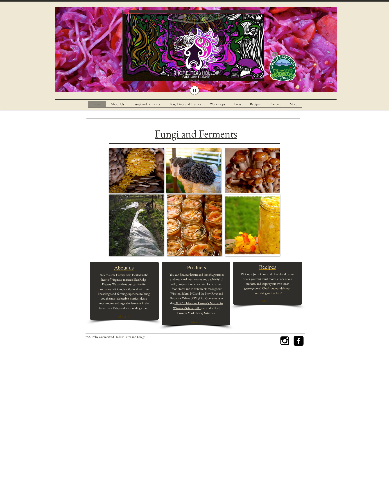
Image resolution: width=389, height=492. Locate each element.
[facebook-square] (299, 341)
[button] (298, 51)
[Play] (194, 90)
